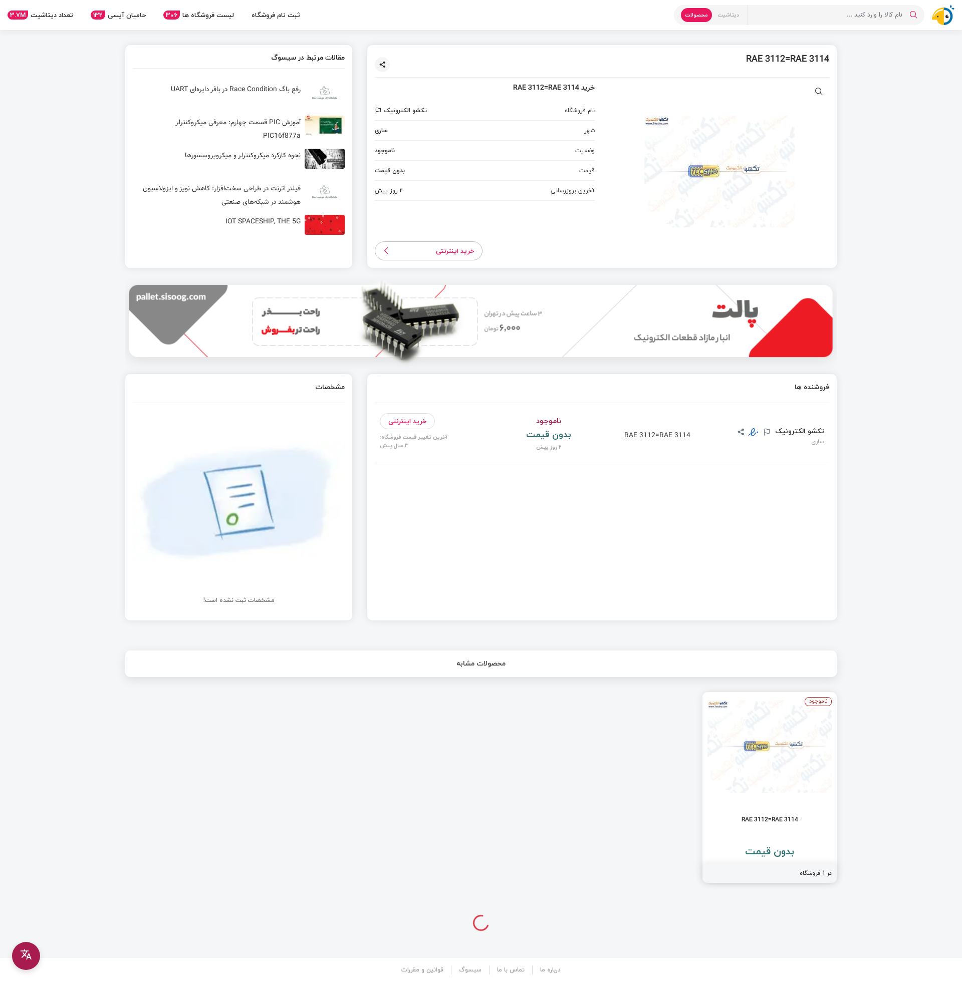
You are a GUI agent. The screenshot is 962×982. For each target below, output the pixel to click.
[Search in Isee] (913, 15)
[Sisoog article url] (239, 96)
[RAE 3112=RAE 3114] (769, 787)
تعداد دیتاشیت (41, 15)
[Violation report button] (379, 110)
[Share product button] (382, 64)
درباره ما (550, 969)
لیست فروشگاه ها (200, 15)
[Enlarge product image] (819, 92)
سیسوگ (470, 969)
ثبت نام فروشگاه (276, 15)
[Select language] (26, 956)
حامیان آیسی (119, 15)
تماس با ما (511, 969)
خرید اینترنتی (455, 250)
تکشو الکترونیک (798, 431)
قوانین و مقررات (422, 969)
